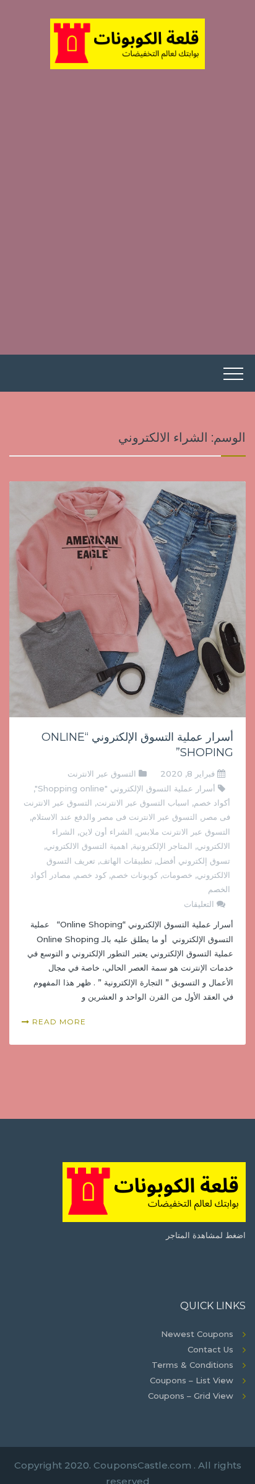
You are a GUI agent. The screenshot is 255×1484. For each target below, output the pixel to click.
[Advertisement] (127, 202)
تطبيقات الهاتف (126, 861)
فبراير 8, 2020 (188, 773)
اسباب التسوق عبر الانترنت (143, 802)
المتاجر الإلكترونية (162, 846)
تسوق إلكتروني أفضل (193, 861)
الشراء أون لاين (105, 832)
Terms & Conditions (192, 1365)
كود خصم (90, 875)
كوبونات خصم (134, 875)
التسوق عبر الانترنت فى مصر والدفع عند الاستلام (114, 817)
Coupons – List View (191, 1380)
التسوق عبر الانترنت (101, 773)
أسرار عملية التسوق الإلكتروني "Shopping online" (125, 788)
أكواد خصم (212, 802)
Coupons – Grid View (190, 1396)
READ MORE (58, 1021)
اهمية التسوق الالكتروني (87, 846)
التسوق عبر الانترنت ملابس (183, 832)
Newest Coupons (197, 1334)
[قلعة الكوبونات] (127, 43)
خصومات (177, 875)
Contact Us (210, 1349)
